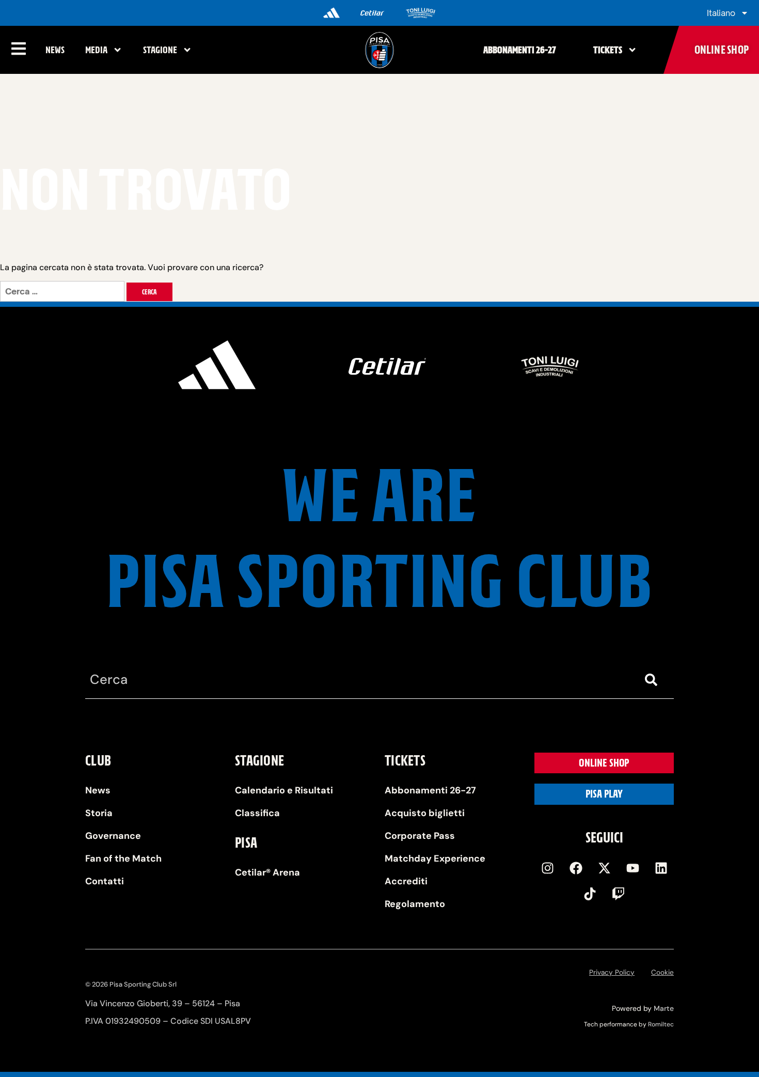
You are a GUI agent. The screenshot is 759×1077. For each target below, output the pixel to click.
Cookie (662, 972)
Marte (664, 1008)
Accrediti (406, 881)
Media (96, 50)
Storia (99, 813)
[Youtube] (632, 868)
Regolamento (415, 904)
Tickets (607, 50)
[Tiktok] (590, 894)
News (55, 50)
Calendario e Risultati (284, 790)
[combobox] (358, 680)
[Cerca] (653, 680)
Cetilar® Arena (267, 872)
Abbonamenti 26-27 (519, 50)
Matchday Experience (435, 858)
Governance (113, 836)
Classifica (257, 813)
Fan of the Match (123, 858)
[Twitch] (618, 894)
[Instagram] (547, 868)
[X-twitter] (604, 868)
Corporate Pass (420, 836)
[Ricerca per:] (63, 291)
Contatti (104, 881)
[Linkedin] (661, 868)
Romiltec (661, 1024)
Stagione (160, 50)
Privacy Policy (612, 972)
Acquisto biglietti (425, 813)
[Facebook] (576, 868)
